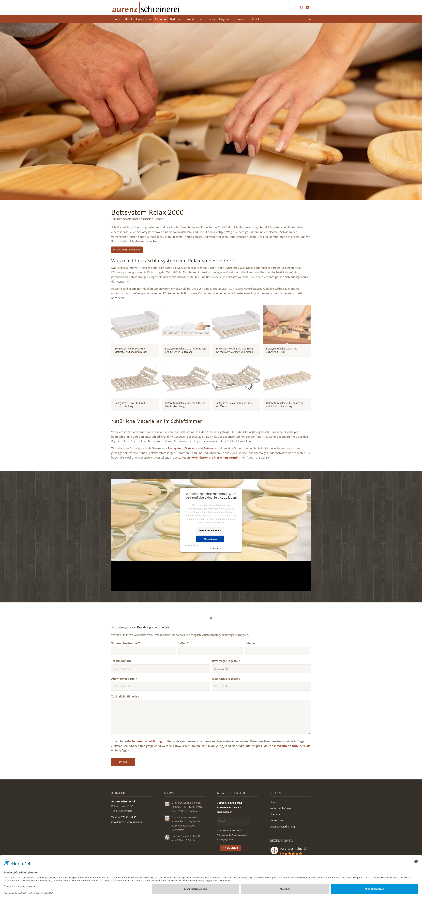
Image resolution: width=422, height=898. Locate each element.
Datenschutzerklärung (147, 741)
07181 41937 (128, 817)
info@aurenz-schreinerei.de (292, 746)
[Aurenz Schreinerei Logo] (145, 7)
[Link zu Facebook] (295, 7)
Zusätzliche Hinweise (125, 696)
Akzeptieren (210, 539)
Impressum (276, 820)
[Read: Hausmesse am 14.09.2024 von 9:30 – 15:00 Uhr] (167, 837)
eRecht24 (217, 548)
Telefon (250, 643)
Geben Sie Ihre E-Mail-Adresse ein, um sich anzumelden (230, 807)
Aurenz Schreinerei (293, 849)
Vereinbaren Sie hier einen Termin (215, 457)
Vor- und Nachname (125, 643)
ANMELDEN (230, 847)
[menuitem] (116, 19)
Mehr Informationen (210, 530)
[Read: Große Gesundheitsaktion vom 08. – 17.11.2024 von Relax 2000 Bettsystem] (167, 804)
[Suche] (309, 19)
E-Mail (183, 643)
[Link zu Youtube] (307, 7)
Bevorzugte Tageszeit (226, 661)
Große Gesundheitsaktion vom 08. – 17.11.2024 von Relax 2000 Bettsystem (187, 807)
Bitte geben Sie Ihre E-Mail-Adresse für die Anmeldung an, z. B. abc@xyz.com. (232, 835)
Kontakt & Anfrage (280, 808)
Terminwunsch (121, 661)
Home (273, 802)
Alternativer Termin (124, 679)
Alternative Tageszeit (226, 679)
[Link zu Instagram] (301, 7)
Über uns (275, 814)
